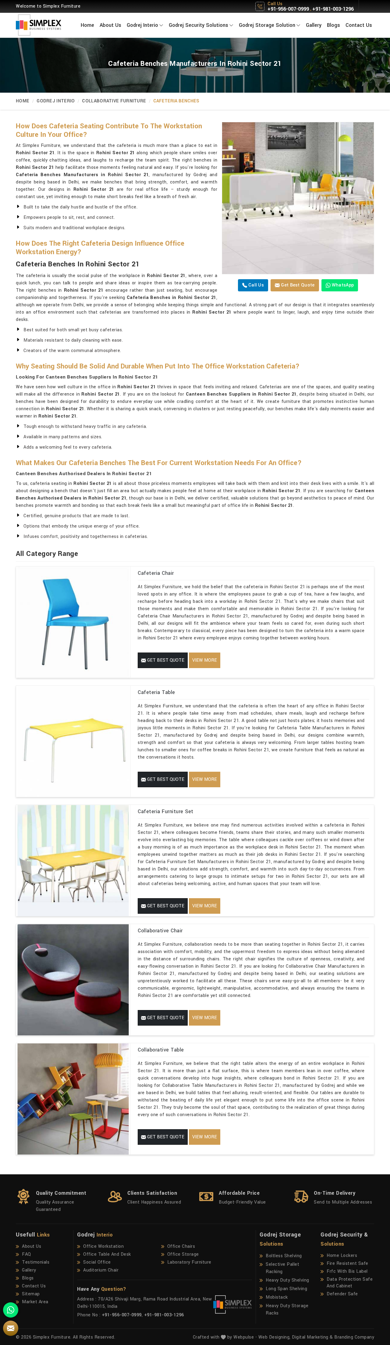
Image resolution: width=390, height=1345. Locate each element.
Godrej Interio (142, 25)
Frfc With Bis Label (347, 1271)
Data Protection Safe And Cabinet (350, 1282)
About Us (110, 25)
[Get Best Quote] (298, 198)
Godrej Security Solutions (198, 25)
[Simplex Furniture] (42, 25)
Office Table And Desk (107, 1254)
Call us (255, 285)
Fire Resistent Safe (347, 1263)
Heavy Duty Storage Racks (287, 1309)
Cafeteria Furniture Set (165, 811)
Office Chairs (181, 1246)
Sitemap (31, 1294)
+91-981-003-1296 (333, 9)
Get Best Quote (297, 285)
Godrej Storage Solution (267, 25)
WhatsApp (342, 285)
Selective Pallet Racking (282, 1268)
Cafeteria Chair (156, 573)
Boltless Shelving (284, 1256)
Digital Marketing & (312, 1337)
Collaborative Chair (160, 930)
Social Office (97, 1262)
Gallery (313, 25)
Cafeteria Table (156, 692)
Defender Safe (342, 1294)
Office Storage (183, 1254)
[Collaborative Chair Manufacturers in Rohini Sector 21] (73, 979)
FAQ (26, 1254)
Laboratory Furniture (189, 1262)
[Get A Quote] (10, 1328)
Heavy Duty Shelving (287, 1280)
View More (204, 660)
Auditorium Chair (101, 1270)
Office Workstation (103, 1246)
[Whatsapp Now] (10, 1310)
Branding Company (354, 1337)
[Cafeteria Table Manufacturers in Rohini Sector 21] (73, 741)
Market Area (35, 1302)
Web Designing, (274, 1337)
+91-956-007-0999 (288, 9)
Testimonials (35, 1262)
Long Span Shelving (286, 1289)
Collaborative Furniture (114, 101)
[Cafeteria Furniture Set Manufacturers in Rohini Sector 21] (73, 860)
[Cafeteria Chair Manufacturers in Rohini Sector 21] (73, 622)
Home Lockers (342, 1255)
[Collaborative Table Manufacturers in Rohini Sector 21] (73, 1099)
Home (87, 25)
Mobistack (277, 1297)
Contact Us (359, 25)
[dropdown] (161, 25)
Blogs (333, 25)
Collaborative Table (161, 1049)
